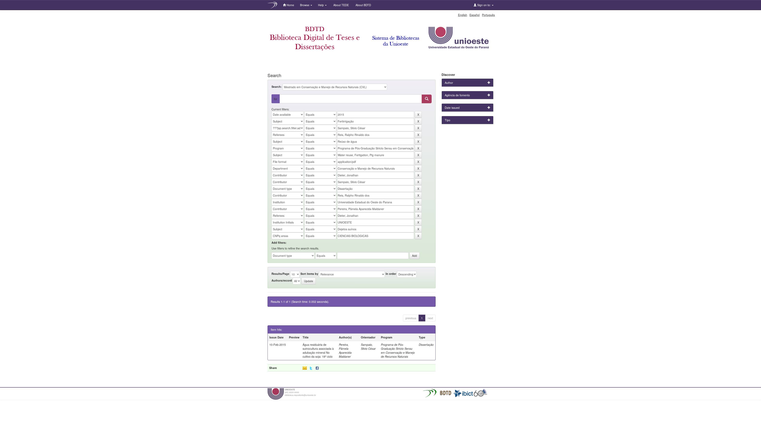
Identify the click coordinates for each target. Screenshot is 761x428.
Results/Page (280, 274)
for (275, 99)
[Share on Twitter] (311, 368)
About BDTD (363, 5)
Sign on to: (483, 5)
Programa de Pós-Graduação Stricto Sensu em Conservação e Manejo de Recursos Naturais (398, 350)
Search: (277, 87)
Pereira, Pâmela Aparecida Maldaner (345, 350)
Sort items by (309, 274)
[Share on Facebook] (318, 368)
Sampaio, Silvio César (368, 347)
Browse (305, 5)
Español (474, 15)
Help (321, 5)
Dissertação (426, 345)
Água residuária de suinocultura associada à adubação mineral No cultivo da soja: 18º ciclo (318, 350)
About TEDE (341, 5)
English (462, 15)
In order (391, 274)
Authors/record (282, 280)
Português (488, 15)
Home (290, 5)
